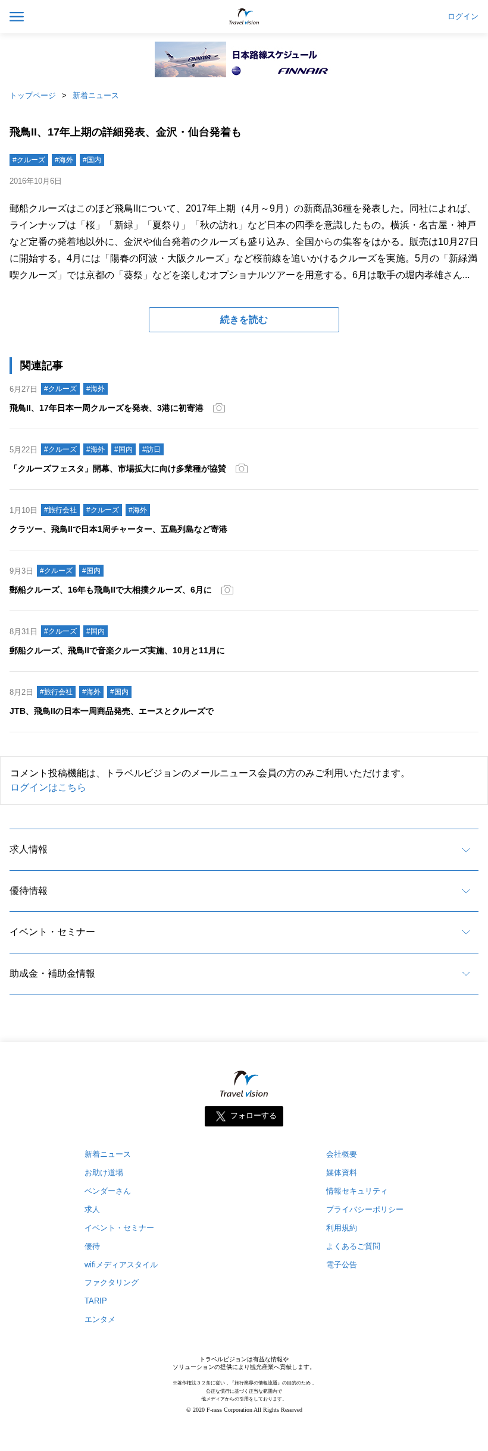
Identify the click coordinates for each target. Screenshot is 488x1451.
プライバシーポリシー (364, 1209)
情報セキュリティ (357, 1190)
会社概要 (341, 1154)
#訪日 (151, 449)
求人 (92, 1209)
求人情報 (29, 849)
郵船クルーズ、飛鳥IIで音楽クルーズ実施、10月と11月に (117, 650)
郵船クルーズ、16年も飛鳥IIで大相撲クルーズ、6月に (111, 589)
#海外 (64, 160)
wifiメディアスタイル (121, 1264)
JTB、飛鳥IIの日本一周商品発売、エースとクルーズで (112, 711)
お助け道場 (104, 1172)
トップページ (33, 95)
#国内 (92, 160)
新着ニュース (96, 95)
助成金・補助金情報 (52, 973)
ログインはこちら (48, 787)
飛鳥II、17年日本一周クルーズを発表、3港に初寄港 (107, 408)
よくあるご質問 (353, 1246)
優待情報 (29, 891)
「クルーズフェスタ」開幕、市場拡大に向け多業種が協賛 (118, 468)
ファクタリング (112, 1282)
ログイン (463, 16)
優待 (92, 1246)
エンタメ (100, 1319)
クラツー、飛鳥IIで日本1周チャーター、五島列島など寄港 (118, 529)
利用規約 (341, 1227)
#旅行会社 (60, 510)
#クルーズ (28, 160)
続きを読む (244, 319)
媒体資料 (341, 1172)
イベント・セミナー (52, 932)
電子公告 (341, 1264)
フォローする (253, 1115)
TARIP (96, 1300)
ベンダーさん (108, 1190)
